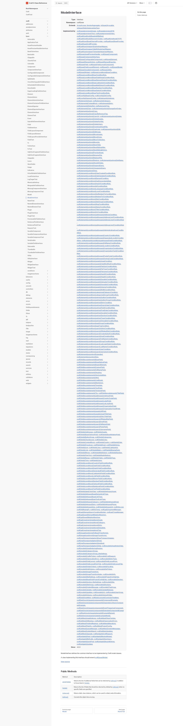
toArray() (113, 681)
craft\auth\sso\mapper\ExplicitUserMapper (92, 46)
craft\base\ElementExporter (106, 62)
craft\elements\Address (105, 98)
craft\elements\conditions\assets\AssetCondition (94, 261)
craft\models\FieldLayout (86, 561)
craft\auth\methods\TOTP (112, 39)
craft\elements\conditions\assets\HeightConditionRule (96, 277)
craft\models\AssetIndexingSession (89, 548)
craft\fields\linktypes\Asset (106, 491)
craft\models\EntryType (108, 559)
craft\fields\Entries (113, 445)
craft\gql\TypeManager (115, 512)
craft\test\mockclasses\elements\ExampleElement (97, 613)
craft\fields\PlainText (84, 455)
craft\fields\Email (100, 445)
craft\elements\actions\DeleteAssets (90, 119)
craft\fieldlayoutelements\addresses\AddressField (95, 396)
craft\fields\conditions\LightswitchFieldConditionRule (96, 473)
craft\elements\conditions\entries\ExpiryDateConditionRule (98, 305)
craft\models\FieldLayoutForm (106, 561)
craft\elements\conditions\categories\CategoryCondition (97, 292)
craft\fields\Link (82, 450)
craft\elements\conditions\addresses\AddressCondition (97, 215)
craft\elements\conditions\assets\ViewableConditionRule (97, 284)
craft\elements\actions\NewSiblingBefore (92, 150)
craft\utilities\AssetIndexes (86, 618)
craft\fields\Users (95, 460)
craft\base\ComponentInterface (88, 57)
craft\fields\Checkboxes (85, 440)
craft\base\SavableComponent (88, 70)
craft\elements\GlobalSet (86, 106)
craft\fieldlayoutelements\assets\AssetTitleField (94, 414)
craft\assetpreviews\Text (86, 34)
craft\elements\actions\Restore (88, 160)
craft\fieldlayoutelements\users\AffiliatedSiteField (95, 419)
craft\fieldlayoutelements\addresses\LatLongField (95, 404)
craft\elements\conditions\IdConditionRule (92, 186)
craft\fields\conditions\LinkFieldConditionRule (93, 476)
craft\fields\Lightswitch (109, 448)
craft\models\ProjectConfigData (107, 577)
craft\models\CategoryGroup (87, 551)
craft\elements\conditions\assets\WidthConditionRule (96, 290)
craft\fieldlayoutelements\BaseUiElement (91, 365)
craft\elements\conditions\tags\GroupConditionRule (95, 323)
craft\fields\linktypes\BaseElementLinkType (92, 494)
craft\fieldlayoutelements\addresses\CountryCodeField (97, 398)
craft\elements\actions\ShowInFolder (90, 163)
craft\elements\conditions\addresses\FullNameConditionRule (98, 243)
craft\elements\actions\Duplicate (88, 129)
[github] (156, 3)
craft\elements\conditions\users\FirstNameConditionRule (97, 339)
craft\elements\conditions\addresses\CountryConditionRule (98, 235)
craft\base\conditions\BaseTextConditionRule (93, 93)
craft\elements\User (84, 109)
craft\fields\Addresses (85, 432)
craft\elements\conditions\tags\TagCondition (93, 326)
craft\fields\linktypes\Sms (86, 507)
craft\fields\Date (116, 442)
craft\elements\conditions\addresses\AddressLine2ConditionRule (100, 220)
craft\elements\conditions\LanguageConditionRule (95, 189)
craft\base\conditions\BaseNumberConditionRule (94, 88)
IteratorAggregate (93, 25)
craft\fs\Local (118, 507)
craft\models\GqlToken (103, 569)
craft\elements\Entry (105, 103)
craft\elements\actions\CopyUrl (88, 116)
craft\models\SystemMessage (87, 587)
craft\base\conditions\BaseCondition (104, 72)
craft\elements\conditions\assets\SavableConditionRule (97, 279)
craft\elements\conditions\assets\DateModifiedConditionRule (99, 264)
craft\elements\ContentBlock (87, 103)
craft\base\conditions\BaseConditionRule (91, 75)
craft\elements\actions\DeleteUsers (89, 124)
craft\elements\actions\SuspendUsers (90, 166)
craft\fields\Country (103, 442)
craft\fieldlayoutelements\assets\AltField (91, 411)
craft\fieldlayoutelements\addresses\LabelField (94, 401)
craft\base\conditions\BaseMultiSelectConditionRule (95, 85)
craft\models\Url (99, 592)
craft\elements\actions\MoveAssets (89, 134)
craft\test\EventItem (84, 598)
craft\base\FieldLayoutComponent (101, 65)
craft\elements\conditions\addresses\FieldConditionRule (102, 241)
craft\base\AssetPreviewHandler (88, 54)
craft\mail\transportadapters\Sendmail (90, 543)
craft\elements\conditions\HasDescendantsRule (94, 181)
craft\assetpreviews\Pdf (105, 31)
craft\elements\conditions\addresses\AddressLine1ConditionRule (100, 217)
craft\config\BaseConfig (85, 96)
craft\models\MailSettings (86, 577)
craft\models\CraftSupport (106, 556)
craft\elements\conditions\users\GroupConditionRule (96, 341)
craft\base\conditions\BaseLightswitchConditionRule (95, 83)
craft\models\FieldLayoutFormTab (89, 564)
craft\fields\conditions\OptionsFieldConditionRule (94, 484)
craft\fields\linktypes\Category (88, 502)
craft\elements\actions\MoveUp (88, 142)
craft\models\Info (109, 574)
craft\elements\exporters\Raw (87, 357)
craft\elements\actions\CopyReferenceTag (92, 114)
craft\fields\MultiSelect (99, 453)
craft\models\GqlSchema (86, 569)
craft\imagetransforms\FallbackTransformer (92, 533)
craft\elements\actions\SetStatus (111, 160)
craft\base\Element (110, 59)
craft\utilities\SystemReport (86, 631)
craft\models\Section (115, 579)
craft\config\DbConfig (103, 96)
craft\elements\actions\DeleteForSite (90, 121)
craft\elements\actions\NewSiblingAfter (91, 147)
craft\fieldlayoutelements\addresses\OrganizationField (96, 406)
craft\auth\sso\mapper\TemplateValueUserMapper (95, 52)
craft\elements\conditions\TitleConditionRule (93, 210)
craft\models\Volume (84, 595)
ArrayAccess (81, 25)
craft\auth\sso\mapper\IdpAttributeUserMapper (94, 49)
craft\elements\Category (101, 101)
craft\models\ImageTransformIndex (89, 574)
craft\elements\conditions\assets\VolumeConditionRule (96, 287)
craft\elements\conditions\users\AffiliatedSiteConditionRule (98, 331)
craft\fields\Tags (109, 458)
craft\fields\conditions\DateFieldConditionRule (93, 466)
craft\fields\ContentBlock (86, 442)
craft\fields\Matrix (95, 450)
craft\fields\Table (96, 458)
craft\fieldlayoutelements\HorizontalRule (91, 375)
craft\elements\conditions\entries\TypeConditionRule (96, 318)
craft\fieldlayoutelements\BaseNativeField (92, 362)
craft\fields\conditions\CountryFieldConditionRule (94, 463)
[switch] (150, 3)
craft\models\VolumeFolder (102, 595)
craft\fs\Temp (95, 510)
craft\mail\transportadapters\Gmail (89, 541)
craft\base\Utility (106, 70)
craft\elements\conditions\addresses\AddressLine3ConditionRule (100, 225)
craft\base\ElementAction (86, 62)
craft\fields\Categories (103, 437)
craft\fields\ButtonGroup (85, 437)
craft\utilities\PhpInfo (84, 626)
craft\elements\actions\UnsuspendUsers (91, 168)
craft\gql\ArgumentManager (111, 510)
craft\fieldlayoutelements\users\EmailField (92, 422)
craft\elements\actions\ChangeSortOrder (106, 109)
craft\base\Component (109, 54)
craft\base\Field (82, 65)
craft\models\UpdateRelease (102, 590)
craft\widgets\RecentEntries (105, 642)
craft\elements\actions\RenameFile (89, 155)
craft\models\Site (108, 582)
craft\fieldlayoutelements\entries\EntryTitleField (94, 416)
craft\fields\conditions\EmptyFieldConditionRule (94, 468)
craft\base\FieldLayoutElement (88, 67)
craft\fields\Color (101, 440)
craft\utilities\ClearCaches (106, 618)
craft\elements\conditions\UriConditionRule (92, 212)
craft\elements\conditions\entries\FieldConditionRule (96, 308)
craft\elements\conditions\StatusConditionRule (93, 207)
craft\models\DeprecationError (88, 559)
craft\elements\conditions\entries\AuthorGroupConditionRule (99, 300)
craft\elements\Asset (84, 101)
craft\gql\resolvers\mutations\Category (91, 522)
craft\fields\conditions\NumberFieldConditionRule (94, 481)
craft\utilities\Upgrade (84, 634)
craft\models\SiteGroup (85, 585)
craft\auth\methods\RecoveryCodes (90, 39)
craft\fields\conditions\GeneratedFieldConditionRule (95, 471)
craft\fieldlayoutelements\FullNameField (91, 370)
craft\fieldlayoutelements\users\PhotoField (92, 427)
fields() (87, 683)
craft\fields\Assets (100, 432)
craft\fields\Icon (82, 448)
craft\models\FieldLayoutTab (112, 564)
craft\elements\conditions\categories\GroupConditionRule (97, 295)
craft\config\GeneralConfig (86, 98)
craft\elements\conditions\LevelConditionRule (93, 191)
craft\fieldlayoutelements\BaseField (90, 360)
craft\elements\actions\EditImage (89, 132)
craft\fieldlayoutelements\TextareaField (91, 391)
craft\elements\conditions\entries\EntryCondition (94, 303)
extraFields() (66, 682)
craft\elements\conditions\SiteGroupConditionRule (95, 202)
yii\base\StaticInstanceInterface (88, 28)
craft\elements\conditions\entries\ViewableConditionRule (97, 321)
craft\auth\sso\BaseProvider (114, 41)
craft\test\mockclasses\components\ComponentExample (97, 600)
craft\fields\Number (115, 453)
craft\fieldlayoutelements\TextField (89, 388)
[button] (37, 8)
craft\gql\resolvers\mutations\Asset (89, 520)
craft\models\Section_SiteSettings (89, 582)
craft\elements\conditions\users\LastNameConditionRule (97, 347)
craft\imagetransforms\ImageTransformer (92, 535)
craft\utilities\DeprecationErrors (105, 621)
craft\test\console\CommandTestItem (105, 598)
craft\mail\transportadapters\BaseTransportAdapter (95, 538)
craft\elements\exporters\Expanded (90, 354)
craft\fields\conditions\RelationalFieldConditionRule (95, 486)
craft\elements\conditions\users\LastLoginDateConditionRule (99, 344)
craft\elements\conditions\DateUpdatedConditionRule (96, 176)
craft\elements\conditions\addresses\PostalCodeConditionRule (99, 256)
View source (65, 662)
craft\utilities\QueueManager (87, 629)
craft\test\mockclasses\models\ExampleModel (93, 616)
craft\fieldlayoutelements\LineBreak (90, 380)
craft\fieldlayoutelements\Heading (89, 373)
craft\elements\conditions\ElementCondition (92, 178)
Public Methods (142, 15)
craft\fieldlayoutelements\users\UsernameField (94, 429)
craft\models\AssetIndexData (112, 546)
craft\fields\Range (83, 458)
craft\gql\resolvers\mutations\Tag (89, 530)
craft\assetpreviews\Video (105, 34)
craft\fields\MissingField (111, 450)
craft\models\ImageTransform (87, 572)
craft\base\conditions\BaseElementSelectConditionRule (97, 80)
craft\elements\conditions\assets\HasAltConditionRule (96, 274)
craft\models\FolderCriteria (86, 567)
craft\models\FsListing (105, 567)
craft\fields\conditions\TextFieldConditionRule (93, 489)
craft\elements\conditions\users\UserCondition (93, 349)
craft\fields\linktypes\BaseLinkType (89, 497)
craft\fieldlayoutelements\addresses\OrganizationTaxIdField (98, 409)
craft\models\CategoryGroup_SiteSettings (92, 554)
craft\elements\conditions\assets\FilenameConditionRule (97, 272)
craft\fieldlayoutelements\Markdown (90, 383)
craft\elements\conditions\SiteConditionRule (93, 199)
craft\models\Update (84, 590)
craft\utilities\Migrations (107, 623)
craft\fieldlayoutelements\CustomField (90, 367)
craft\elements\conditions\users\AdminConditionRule (96, 328)
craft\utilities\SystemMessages (109, 629)
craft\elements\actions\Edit (110, 129)
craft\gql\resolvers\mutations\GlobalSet (91, 528)
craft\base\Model (116, 67)
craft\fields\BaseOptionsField (87, 435)
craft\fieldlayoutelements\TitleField (111, 393)
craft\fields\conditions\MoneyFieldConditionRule (94, 479)
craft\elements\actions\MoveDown (89, 137)
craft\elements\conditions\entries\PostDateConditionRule (97, 310)
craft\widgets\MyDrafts (85, 639)
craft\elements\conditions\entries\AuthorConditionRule (96, 297)
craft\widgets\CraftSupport (102, 634)
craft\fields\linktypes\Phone (106, 504)
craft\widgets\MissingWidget (101, 636)
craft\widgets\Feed (83, 636)
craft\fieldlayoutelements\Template (89, 385)
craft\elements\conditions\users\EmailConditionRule (95, 336)
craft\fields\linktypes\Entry (86, 504)
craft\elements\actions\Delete (110, 116)
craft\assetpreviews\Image (86, 31)
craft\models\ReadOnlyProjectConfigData (92, 579)
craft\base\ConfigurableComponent (89, 59)
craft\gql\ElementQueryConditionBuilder (91, 512)
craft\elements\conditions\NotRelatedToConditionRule (96, 194)
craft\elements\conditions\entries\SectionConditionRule (97, 316)
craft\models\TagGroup (107, 587)
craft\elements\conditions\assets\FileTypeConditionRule (97, 269)
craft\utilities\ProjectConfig (102, 626)
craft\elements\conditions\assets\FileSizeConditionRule (97, 266)
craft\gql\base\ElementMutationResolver (91, 515)
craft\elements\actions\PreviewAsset (90, 153)
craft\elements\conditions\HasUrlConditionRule (93, 184)
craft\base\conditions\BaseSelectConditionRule (94, 90)
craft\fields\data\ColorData (86, 491)
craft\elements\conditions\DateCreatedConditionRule (96, 173)
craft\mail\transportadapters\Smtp (89, 546)
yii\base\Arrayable (107, 25)
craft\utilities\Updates (104, 631)
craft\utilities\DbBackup (85, 621)
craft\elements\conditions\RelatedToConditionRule (95, 197)
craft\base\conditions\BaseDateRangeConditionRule (95, 78)
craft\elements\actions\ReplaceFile (89, 158)
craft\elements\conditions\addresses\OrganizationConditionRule (100, 248)
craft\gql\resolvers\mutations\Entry (89, 525)
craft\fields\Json (95, 448)
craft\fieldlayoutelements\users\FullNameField (93, 424)
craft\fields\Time (83, 460)
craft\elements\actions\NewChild (88, 145)
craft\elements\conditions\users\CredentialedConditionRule (98, 334)
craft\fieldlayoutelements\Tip (87, 393)
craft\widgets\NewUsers (102, 639)
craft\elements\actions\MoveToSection (91, 140)
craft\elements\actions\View (87, 171)
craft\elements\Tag (102, 106)
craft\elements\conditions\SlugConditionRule (93, 204)
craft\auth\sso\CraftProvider (87, 44)
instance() (65, 693)
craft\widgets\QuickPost (85, 642)
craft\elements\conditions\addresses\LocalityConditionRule (98, 246)
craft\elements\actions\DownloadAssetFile (92, 127)
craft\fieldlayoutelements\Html (88, 378)
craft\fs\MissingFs (83, 510)
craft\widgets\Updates (85, 644)
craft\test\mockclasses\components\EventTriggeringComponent (100, 608)
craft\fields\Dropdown (85, 445)
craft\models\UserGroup (114, 592)
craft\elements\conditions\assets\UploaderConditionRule (97, 282)
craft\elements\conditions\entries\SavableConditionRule (97, 313)
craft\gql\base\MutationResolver (88, 517)
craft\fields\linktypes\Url (104, 507)
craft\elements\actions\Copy (87, 111)
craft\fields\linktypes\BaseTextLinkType (91, 499)
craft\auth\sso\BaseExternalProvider (90, 41)
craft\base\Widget (83, 72)
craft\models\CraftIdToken (86, 556)
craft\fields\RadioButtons (101, 455)
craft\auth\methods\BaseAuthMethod (90, 36)
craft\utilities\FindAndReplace (87, 623)
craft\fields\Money (83, 453)
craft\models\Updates (84, 592)
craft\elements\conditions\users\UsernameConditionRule (97, 352)
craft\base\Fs (104, 67)
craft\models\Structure (102, 585)
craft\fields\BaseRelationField (109, 435)
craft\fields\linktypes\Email (109, 502)
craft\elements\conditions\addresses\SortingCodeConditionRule (100, 259)
